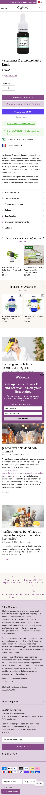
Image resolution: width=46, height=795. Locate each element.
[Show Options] (40, 413)
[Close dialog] (42, 374)
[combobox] (22, 413)
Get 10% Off (23, 418)
